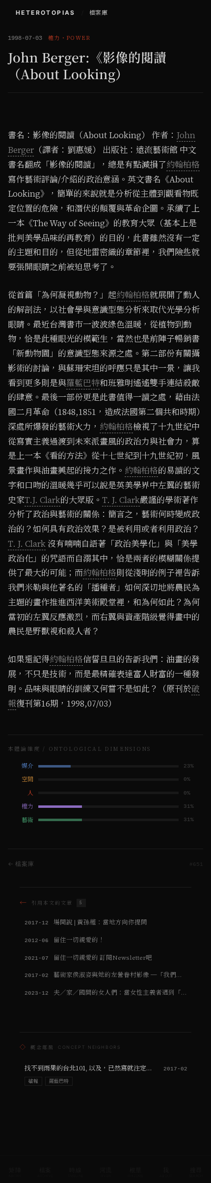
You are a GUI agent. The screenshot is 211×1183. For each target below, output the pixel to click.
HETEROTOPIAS (46, 12)
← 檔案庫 (21, 863)
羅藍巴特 (83, 383)
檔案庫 (98, 13)
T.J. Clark (42, 500)
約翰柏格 (183, 165)
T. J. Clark (121, 500)
